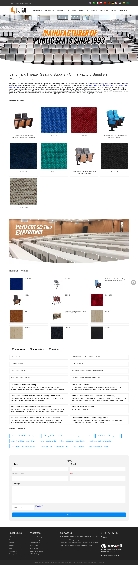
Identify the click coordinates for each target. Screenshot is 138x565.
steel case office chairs (48, 441)
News (11, 548)
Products (12, 540)
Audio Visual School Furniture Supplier (24, 441)
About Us (12, 537)
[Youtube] (113, 533)
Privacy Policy (13, 554)
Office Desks (34, 548)
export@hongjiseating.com (73, 540)
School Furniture (35, 542)
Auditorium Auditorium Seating (98, 446)
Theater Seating (35, 540)
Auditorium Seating (36, 537)
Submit (69, 515)
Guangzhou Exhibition (19, 370)
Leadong (101, 562)
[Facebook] (101, 533)
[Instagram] (116, 533)
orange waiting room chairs (83, 436)
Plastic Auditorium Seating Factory (108, 436)
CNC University (77, 363)
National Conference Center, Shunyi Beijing (87, 370)
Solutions (12, 542)
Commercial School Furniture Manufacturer (54, 446)
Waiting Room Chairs (36, 551)
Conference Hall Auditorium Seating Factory (26, 436)
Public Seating (34, 554)
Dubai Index (15, 356)
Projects (12, 545)
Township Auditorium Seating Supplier (73, 441)
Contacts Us (13, 551)
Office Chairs (34, 545)
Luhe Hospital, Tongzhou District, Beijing (86, 356)
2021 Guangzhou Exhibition (21, 377)
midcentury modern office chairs (100, 441)
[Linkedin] (105, 533)
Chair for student (78, 446)
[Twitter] (109, 533)
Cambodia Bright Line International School (87, 377)
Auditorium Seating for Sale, (99, 85)
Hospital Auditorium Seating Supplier (23, 446)
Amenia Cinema (17, 363)
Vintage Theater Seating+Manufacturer (57, 436)
